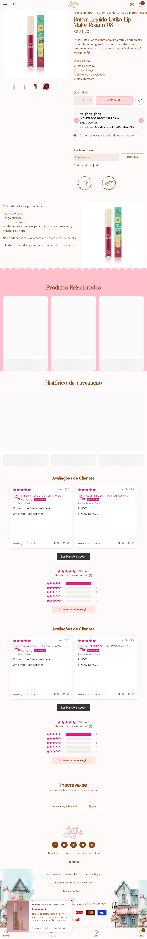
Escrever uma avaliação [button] (73, 609)
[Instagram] (64, 845)
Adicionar (114, 100)
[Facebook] (55, 845)
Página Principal (83, 13)
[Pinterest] (73, 845)
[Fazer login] (132, 4)
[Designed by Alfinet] (73, 919)
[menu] (5, 4)
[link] (25, 363)
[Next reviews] (141, 120)
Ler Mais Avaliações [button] (73, 556)
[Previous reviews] (76, 120)
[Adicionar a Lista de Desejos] (139, 100)
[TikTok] (82, 845)
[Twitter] (92, 845)
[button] (109, 120)
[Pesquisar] (15, 4)
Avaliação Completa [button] (26, 543)
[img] (22, 490)
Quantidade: (81, 92)
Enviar (92, 806)
